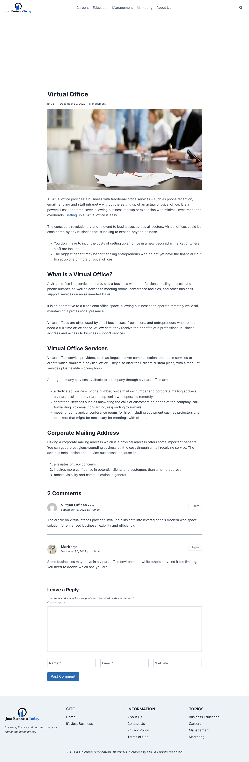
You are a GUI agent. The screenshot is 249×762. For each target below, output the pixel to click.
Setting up (74, 215)
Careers (82, 8)
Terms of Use (137, 737)
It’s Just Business (79, 724)
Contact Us (136, 724)
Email (107, 663)
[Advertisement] (124, 45)
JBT (53, 103)
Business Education (204, 717)
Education (100, 8)
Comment (56, 603)
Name (55, 663)
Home (70, 717)
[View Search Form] (240, 7)
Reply (195, 505)
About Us (134, 717)
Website (161, 663)
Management (122, 8)
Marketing (144, 8)
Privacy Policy (138, 730)
